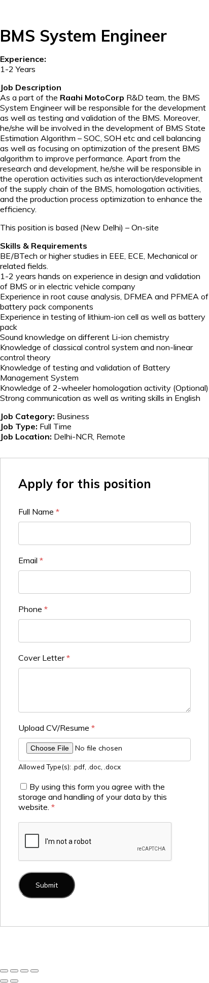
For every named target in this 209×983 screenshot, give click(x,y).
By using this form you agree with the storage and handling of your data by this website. (92, 797)
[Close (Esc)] (34, 970)
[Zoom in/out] (4, 970)
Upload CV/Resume (56, 728)
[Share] (24, 970)
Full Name (38, 511)
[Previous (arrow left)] (4, 980)
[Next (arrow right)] (14, 980)
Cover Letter (44, 658)
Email (30, 560)
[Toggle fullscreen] (14, 970)
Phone (33, 609)
